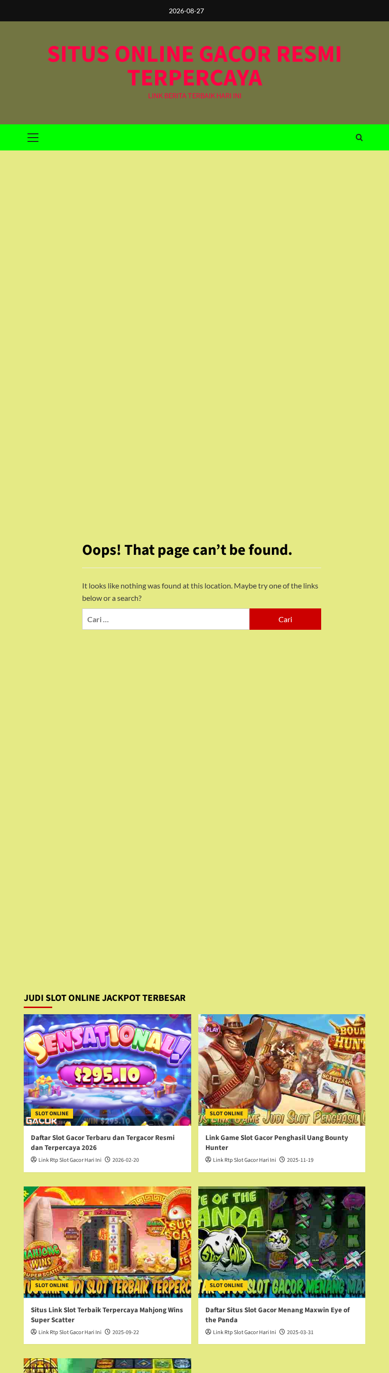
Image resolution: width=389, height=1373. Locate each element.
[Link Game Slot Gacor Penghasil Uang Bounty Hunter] (282, 1070)
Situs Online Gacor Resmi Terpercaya (194, 66)
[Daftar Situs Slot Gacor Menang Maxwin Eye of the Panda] (282, 1242)
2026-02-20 (125, 1160)
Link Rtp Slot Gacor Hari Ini (70, 1160)
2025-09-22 (125, 1332)
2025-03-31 (300, 1332)
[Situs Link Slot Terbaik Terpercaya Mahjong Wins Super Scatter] (107, 1242)
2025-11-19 (300, 1160)
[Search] (359, 137)
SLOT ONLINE (52, 1114)
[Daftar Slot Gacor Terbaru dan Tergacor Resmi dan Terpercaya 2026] (107, 1070)
